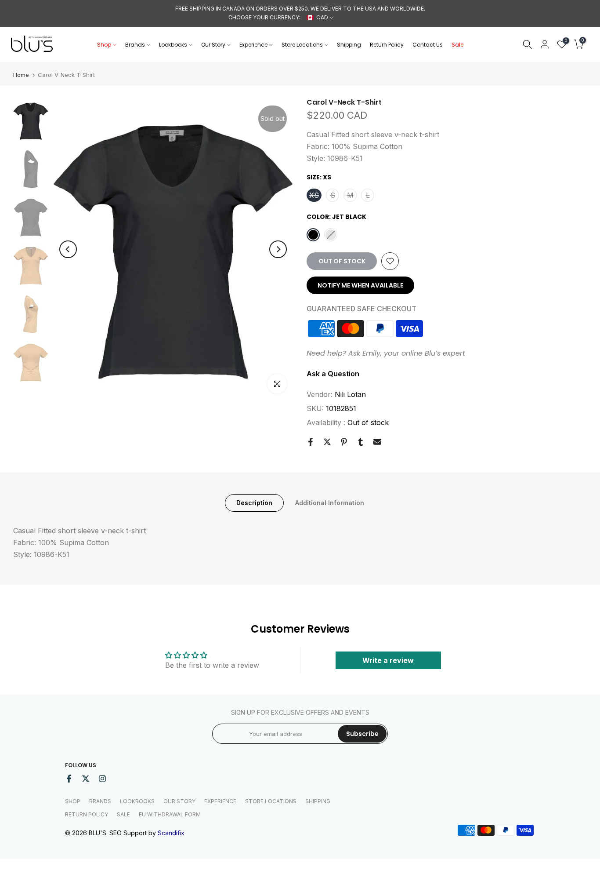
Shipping (349, 44)
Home (21, 75)
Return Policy (387, 44)
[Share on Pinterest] (344, 442)
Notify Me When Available (360, 285)
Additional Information (329, 502)
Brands (135, 44)
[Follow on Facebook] (69, 778)
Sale (457, 44)
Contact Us (427, 44)
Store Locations (302, 44)
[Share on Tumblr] (361, 442)
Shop (104, 44)
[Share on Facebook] (310, 442)
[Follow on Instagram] (102, 778)
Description (254, 502)
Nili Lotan (350, 394)
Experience (253, 44)
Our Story (213, 44)
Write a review (388, 660)
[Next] (278, 249)
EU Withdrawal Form (170, 814)
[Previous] (68, 249)
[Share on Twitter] (327, 442)
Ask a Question (333, 373)
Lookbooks (173, 44)
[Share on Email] (377, 442)
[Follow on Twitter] (86, 778)
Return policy (86, 814)
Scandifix (171, 833)
